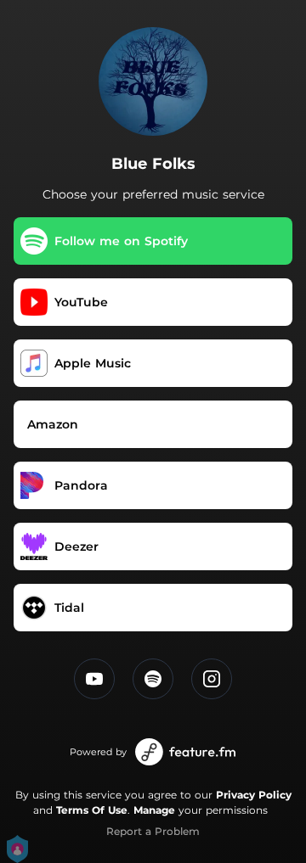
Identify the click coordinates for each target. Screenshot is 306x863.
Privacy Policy (254, 794)
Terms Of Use (92, 810)
